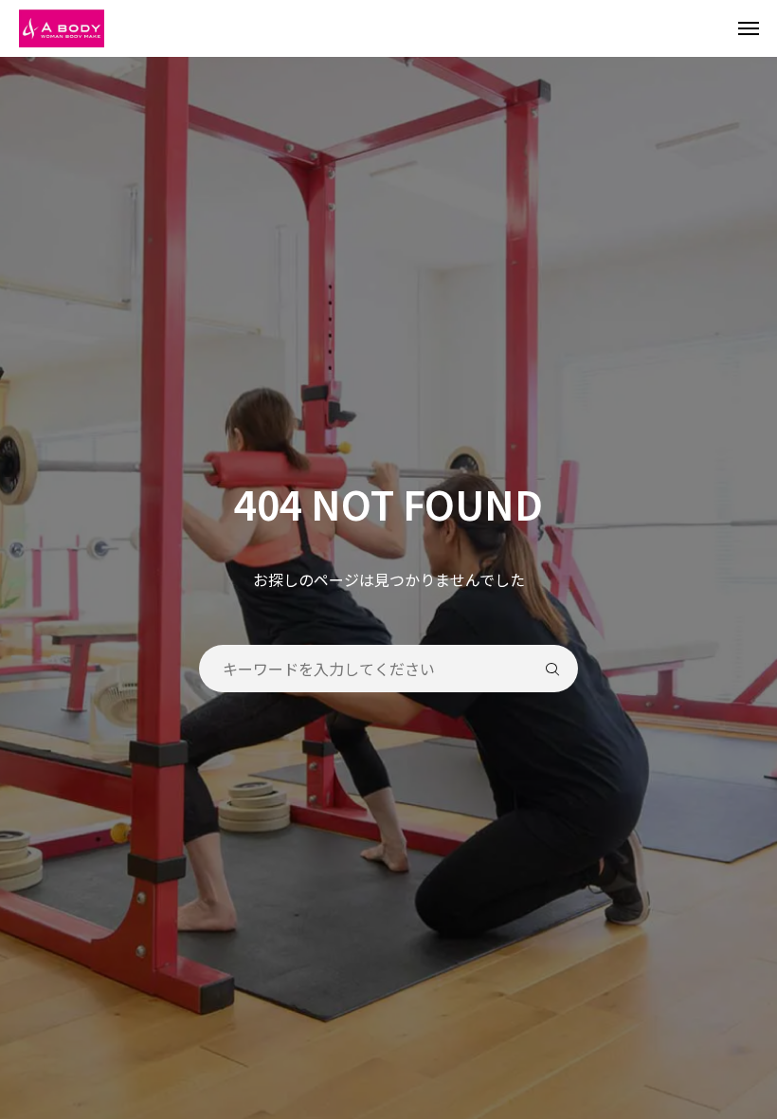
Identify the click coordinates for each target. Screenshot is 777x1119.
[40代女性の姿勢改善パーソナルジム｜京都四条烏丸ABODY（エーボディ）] (398, 28)
